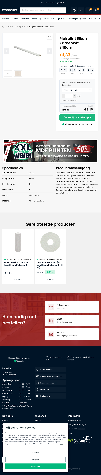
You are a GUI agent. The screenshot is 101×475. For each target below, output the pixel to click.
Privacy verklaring (73, 469)
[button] (5, 18)
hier (11, 408)
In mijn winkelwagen (79, 117)
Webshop (40, 416)
